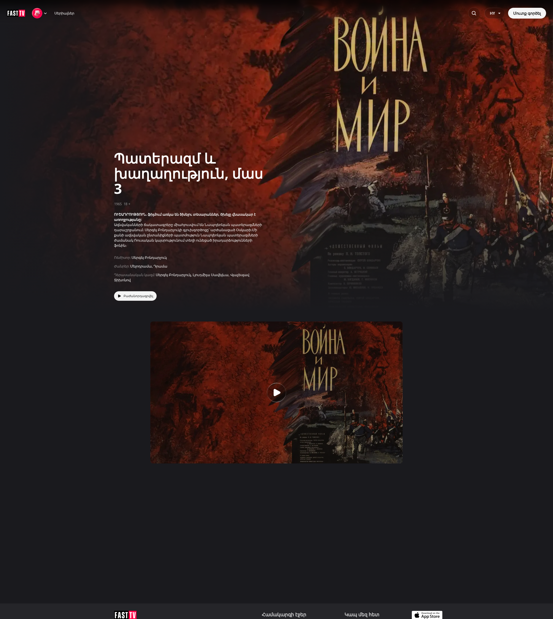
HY (492, 13)
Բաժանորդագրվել (138, 296)
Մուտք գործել (527, 13)
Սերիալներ (64, 13)
